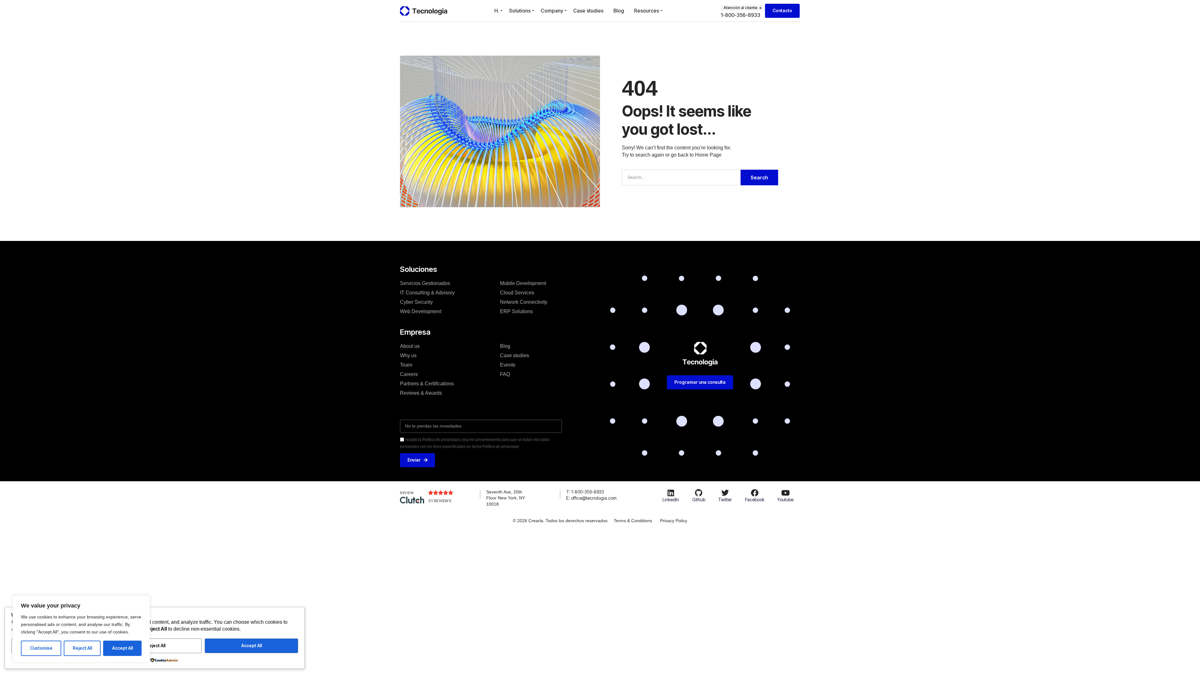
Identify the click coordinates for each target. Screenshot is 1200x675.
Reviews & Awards (421, 393)
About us (410, 346)
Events (507, 365)
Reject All (82, 648)
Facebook (754, 499)
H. (496, 11)
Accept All (122, 648)
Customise (41, 648)
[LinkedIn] (670, 493)
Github (698, 499)
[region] (81, 628)
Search (759, 177)
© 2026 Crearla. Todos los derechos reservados (560, 520)
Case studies (588, 11)
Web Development (420, 311)
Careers (409, 374)
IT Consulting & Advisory (427, 292)
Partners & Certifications (427, 383)
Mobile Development (523, 283)
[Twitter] (725, 493)
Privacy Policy (673, 520)
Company (552, 11)
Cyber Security (416, 302)
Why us (408, 355)
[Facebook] (754, 493)
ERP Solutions (516, 311)
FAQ (505, 374)
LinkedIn (670, 499)
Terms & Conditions (633, 520)
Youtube (785, 499)
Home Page (708, 155)
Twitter (725, 499)
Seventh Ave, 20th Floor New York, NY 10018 (505, 498)
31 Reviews (439, 500)
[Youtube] (785, 493)
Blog (618, 11)
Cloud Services (517, 292)
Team (406, 365)
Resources (646, 11)
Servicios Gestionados (425, 283)
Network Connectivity (523, 302)
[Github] (698, 493)
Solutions (520, 11)
